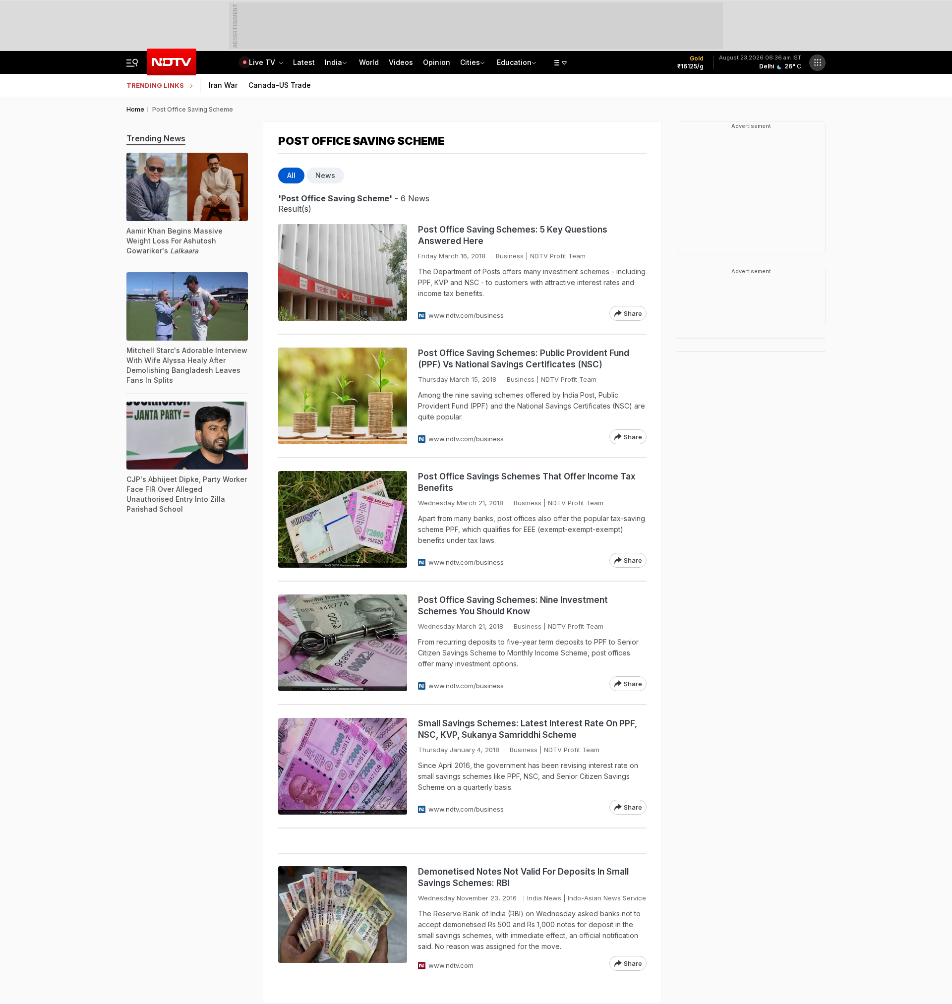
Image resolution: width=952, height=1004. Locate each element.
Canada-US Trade (279, 85)
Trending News (155, 138)
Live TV (263, 62)
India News (544, 898)
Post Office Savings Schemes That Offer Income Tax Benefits (527, 482)
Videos (401, 62)
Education (514, 62)
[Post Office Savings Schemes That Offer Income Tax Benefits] (342, 519)
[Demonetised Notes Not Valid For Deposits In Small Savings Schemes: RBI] (342, 918)
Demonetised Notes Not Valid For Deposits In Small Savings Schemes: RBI (523, 877)
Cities (470, 62)
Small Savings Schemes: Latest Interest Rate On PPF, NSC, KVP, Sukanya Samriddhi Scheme (527, 729)
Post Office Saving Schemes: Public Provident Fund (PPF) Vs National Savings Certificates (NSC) (523, 358)
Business (510, 256)
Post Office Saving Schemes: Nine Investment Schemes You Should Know (513, 605)
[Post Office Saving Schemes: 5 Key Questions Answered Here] (342, 272)
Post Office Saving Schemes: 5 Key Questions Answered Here (512, 235)
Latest (304, 62)
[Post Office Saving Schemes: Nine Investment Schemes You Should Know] (342, 642)
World (369, 62)
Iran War (223, 85)
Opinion (436, 62)
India (333, 62)
